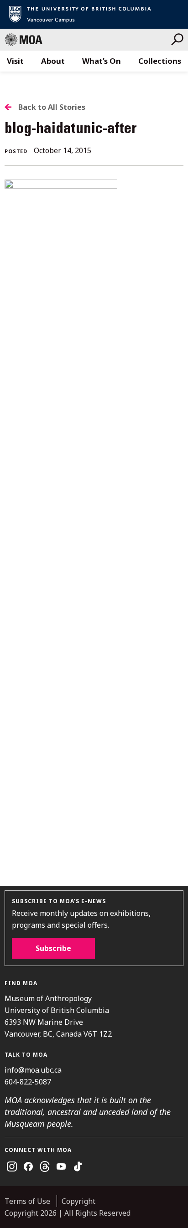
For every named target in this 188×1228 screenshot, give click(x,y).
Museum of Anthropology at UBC (88, 39)
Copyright (78, 1201)
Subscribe (53, 948)
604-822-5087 (28, 1082)
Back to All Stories (51, 107)
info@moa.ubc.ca (33, 1070)
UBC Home (94, 14)
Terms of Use (27, 1201)
